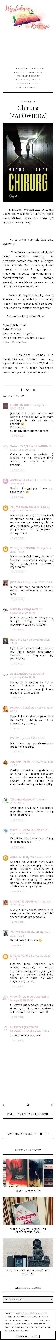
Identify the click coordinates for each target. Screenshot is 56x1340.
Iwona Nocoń (20, 708)
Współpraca (38, 68)
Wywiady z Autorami (28, 83)
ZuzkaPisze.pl (20, 762)
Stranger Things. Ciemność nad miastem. (28, 1272)
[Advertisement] (28, 47)
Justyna (16, 582)
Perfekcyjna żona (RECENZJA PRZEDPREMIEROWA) (28, 1231)
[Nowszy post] (4, 1105)
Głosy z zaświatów (28, 1190)
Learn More (22, 1336)
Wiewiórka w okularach (28, 996)
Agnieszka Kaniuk (23, 480)
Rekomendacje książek (28, 80)
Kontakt (19, 72)
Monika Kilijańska (23, 901)
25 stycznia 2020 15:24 (37, 582)
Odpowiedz (17, 436)
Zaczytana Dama (22, 932)
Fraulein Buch (21, 405)
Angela (15, 857)
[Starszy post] (52, 1105)
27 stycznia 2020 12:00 (30, 738)
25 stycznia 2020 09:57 (30, 508)
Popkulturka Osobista (27, 830)
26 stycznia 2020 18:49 (27, 675)
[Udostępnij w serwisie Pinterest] (34, 390)
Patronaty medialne (28, 76)
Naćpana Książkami (24, 609)
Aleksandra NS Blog (25, 673)
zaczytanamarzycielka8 (28, 507)
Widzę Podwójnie (23, 548)
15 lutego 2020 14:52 (35, 1030)
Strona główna (19, 68)
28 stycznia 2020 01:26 (29, 831)
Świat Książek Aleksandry (29, 446)
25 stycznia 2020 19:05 (26, 610)
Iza (12, 738)
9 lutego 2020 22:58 (29, 998)
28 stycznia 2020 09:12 (36, 857)
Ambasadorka (35, 72)
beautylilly (19, 639)
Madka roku (19, 955)
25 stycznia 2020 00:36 (31, 447)
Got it (35, 1336)
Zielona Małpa (21, 799)
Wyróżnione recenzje (28, 87)
